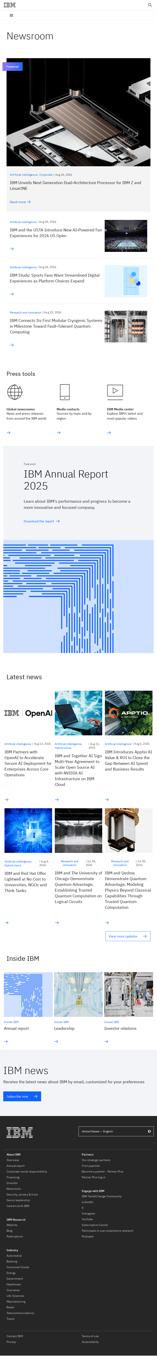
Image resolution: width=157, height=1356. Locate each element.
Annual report (16, 1028)
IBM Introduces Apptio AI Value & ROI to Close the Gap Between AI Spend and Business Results (128, 760)
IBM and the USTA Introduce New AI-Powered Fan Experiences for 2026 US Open (56, 232)
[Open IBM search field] (150, 5)
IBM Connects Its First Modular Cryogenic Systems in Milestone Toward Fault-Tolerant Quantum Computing (56, 326)
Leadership (64, 1028)
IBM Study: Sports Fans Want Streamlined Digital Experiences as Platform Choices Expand (55, 278)
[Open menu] (11, 15)
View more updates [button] (123, 936)
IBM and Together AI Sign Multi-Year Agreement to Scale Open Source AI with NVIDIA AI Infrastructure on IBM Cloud (78, 770)
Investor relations (120, 1028)
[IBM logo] (11, 5)
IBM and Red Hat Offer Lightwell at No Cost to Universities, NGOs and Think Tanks (25, 881)
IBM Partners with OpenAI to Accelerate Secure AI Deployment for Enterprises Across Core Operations (28, 763)
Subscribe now (17, 1096)
